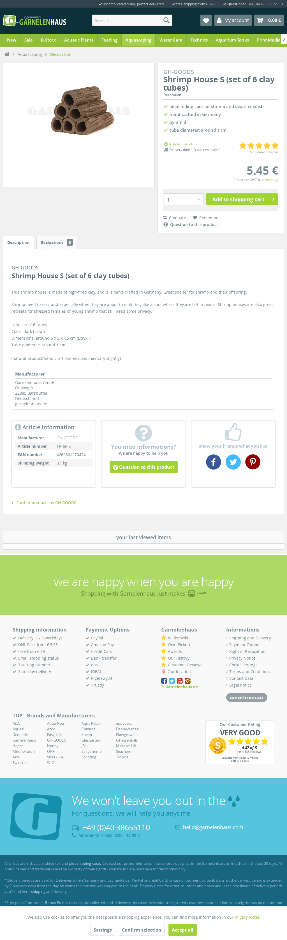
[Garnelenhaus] (7, 54)
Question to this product (146, 467)
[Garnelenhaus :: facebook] (164, 681)
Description (18, 242)
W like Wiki (178, 638)
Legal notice (240, 685)
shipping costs (89, 863)
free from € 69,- (32, 651)
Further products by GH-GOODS (45, 502)
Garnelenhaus (24, 740)
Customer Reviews (185, 664)
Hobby (53, 745)
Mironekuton (24, 751)
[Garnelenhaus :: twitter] (172, 681)
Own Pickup (179, 644)
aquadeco (124, 723)
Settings (103, 930)
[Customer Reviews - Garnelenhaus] (240, 745)
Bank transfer (104, 658)
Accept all (182, 930)
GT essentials (127, 740)
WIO (50, 762)
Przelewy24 (101, 678)
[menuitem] (132, 20)
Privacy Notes (247, 917)
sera (16, 757)
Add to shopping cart (238, 199)
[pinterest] (252, 467)
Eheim (87, 734)
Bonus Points (56, 902)
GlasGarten (91, 740)
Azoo (51, 728)
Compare (177, 217)
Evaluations (56, 242)
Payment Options (245, 644)
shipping (271, 179)
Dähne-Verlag (127, 728)
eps (94, 664)
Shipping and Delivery (250, 638)
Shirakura (55, 757)
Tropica (122, 757)
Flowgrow (124, 734)
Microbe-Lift (126, 745)
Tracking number (34, 664)
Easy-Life (54, 734)
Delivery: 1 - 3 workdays (40, 638)
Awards (175, 651)
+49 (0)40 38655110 (116, 827)
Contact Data (241, 678)
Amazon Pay (102, 644)
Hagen (18, 745)
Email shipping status (38, 658)
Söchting (89, 757)
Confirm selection (141, 930)
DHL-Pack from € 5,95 (38, 644)
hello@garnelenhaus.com (213, 827)
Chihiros (88, 728)
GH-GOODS (56, 740)
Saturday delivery (34, 671)
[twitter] (233, 467)
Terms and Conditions (250, 671)
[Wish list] (206, 20)
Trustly (97, 685)
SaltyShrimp (92, 751)
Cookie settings (243, 664)
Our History (178, 658)
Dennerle (20, 734)
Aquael (18, 728)
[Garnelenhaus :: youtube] (180, 681)
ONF (51, 751)
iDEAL (96, 671)
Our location (179, 671)
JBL (84, 745)
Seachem (123, 751)
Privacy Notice (242, 658)
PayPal (97, 638)
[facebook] (214, 467)
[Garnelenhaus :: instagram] (188, 681)
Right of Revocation (247, 651)
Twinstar (20, 762)
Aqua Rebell (91, 723)
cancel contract (247, 697)
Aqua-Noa (55, 723)
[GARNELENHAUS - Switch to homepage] (34, 20)
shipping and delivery (49, 891)
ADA (16, 723)
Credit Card (102, 651)
